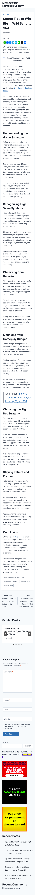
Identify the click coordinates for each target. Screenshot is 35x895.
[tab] (13, 644)
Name (7, 700)
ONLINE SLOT (7, 15)
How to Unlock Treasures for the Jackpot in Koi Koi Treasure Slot (26, 601)
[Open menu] (31, 4)
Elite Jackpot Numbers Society (14, 577)
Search (5, 742)
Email (7, 710)
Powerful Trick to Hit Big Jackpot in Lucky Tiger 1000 (18, 397)
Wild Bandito (19, 537)
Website (7, 719)
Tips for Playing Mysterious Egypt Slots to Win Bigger (17, 631)
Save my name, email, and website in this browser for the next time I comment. (18, 726)
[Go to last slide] (5, 634)
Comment (8, 672)
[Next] (29, 634)
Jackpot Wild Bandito (11, 581)
